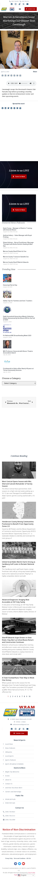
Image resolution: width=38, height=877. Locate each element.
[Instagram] (15, 4)
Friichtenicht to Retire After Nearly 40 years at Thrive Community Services (18, 369)
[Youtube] (27, 4)
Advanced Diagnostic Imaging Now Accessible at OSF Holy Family (15, 601)
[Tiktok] (19, 4)
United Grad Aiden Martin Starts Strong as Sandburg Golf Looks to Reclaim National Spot (18, 564)
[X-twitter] (23, 4)
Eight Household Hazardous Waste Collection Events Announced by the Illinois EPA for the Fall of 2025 (19, 318)
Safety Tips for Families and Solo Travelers (17, 301)
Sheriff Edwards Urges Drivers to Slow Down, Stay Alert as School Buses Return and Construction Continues (18, 639)
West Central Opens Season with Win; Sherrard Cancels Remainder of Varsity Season (17, 483)
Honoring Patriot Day (10, 285)
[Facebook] (11, 4)
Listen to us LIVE (19, 170)
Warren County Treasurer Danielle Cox (16, 257)
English (23, 875)
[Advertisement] (19, 139)
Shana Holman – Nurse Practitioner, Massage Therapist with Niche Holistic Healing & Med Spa (18, 244)
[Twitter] (19, 863)
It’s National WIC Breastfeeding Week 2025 (17, 335)
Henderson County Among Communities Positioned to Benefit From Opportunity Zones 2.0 (18, 523)
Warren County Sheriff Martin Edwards (16, 262)
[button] (20, 9)
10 (29, 696)
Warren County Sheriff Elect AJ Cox (14, 251)
